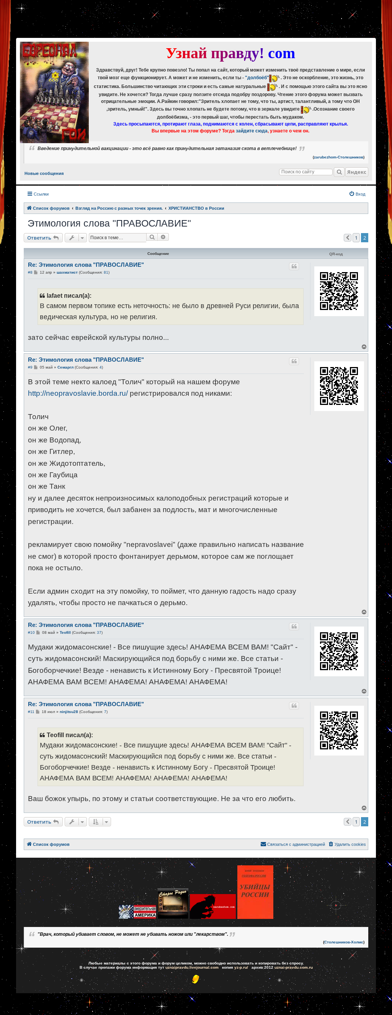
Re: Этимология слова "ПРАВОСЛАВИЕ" (86, 264)
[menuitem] (357, 194)
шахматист (67, 272)
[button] (347, 238)
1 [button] (356, 237)
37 (99, 632)
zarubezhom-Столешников (338, 157)
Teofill (65, 632)
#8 (30, 272)
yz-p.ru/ (241, 967)
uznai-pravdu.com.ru (293, 967)
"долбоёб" (257, 77)
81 (106, 272)
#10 (31, 632)
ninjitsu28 (69, 712)
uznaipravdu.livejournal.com (192, 967)
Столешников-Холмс (343, 942)
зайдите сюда (252, 131)
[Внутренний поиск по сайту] (339, 172)
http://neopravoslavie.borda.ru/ (78, 393)
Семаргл (65, 367)
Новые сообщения (44, 173)
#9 (30, 367)
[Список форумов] (54, 92)
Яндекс (356, 171)
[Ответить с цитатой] (294, 266)
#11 (31, 712)
